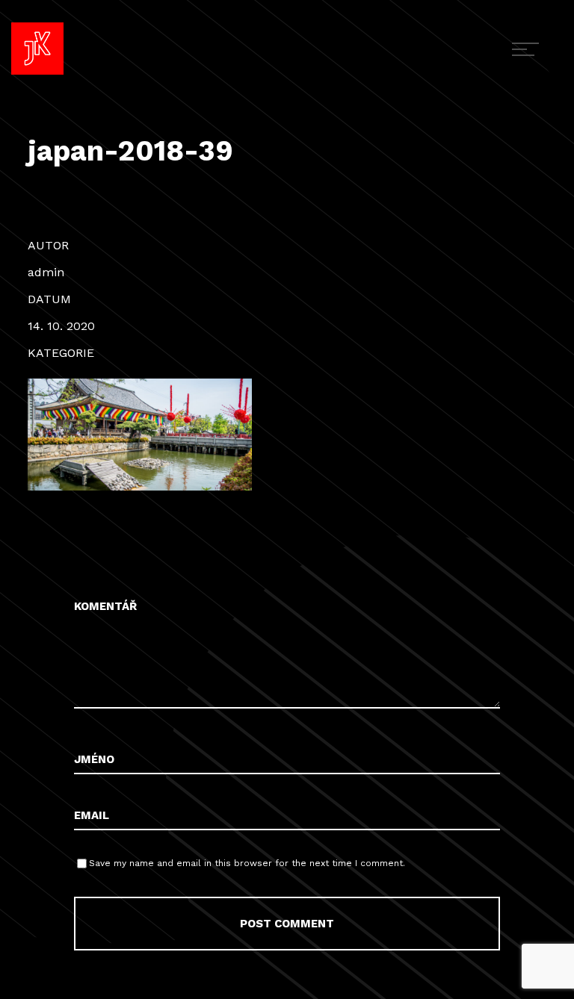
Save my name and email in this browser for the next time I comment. (247, 863)
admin (46, 272)
